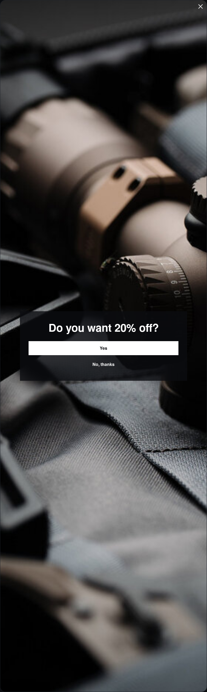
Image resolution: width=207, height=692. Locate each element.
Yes (103, 348)
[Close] (200, 6)
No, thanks (103, 364)
